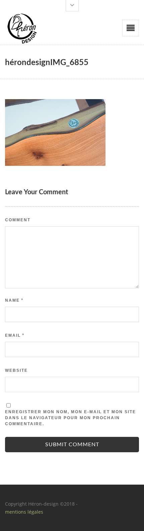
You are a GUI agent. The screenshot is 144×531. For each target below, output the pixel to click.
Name (12, 300)
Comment (17, 220)
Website (16, 370)
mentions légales (24, 512)
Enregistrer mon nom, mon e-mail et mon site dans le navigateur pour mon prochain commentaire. (70, 418)
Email (13, 335)
